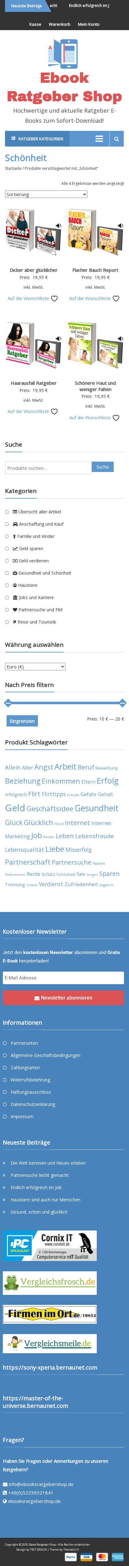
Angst (43, 766)
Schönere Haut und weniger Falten (95, 386)
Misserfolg (78, 849)
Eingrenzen (22, 721)
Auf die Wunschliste (29, 298)
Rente (33, 873)
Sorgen (92, 874)
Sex (81, 873)
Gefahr (88, 794)
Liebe (54, 849)
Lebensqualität (24, 849)
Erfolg (108, 780)
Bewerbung (106, 768)
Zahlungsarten (25, 1067)
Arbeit (65, 766)
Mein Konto (89, 24)
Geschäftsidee (50, 808)
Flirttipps (54, 794)
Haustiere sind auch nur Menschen (45, 1200)
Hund (59, 824)
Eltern (88, 781)
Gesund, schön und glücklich (39, 1212)
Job (36, 835)
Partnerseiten (24, 1043)
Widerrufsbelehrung (30, 1080)
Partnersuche (71, 862)
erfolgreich (16, 794)
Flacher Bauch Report (95, 270)
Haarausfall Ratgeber (34, 383)
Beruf (86, 767)
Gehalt (105, 794)
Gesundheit (96, 808)
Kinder (48, 837)
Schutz (48, 874)
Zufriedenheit (81, 884)
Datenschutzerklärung (33, 1104)
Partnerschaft (27, 862)
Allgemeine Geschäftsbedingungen (45, 1055)
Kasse (35, 24)
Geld (15, 808)
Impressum (22, 1116)
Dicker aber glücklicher (34, 270)
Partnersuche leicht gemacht (40, 1175)
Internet (77, 822)
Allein (13, 767)
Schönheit (65, 874)
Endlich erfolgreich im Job (87, 5)
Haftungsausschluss (31, 1092)
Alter (27, 767)
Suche (102, 467)
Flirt (34, 793)
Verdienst (51, 884)
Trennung (15, 885)
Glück (14, 822)
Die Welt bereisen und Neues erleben (48, 1163)
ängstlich (106, 885)
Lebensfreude (94, 836)
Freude (73, 795)
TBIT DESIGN (38, 1549)
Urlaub (32, 885)
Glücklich (38, 822)
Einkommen (61, 781)
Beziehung (22, 781)
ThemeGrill (71, 1549)
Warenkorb (59, 24)
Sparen (109, 874)
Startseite (13, 168)
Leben (65, 836)
